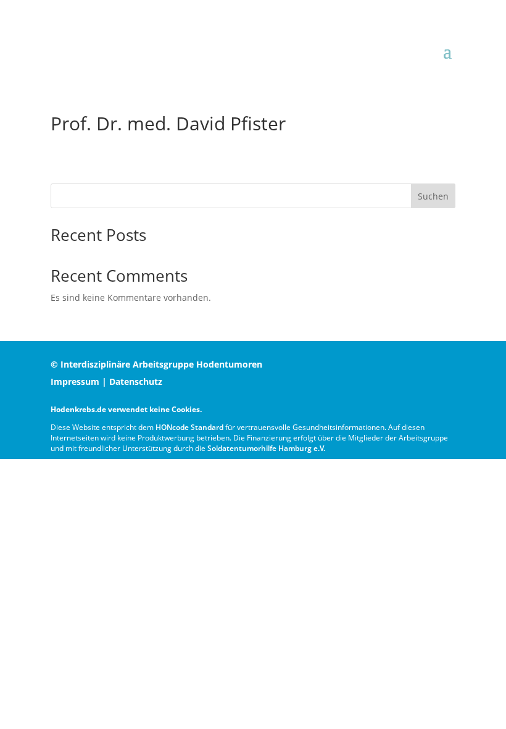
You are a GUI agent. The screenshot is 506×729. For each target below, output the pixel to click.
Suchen (433, 196)
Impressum (75, 381)
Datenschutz (135, 381)
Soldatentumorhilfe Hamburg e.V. (266, 448)
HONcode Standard (189, 427)
